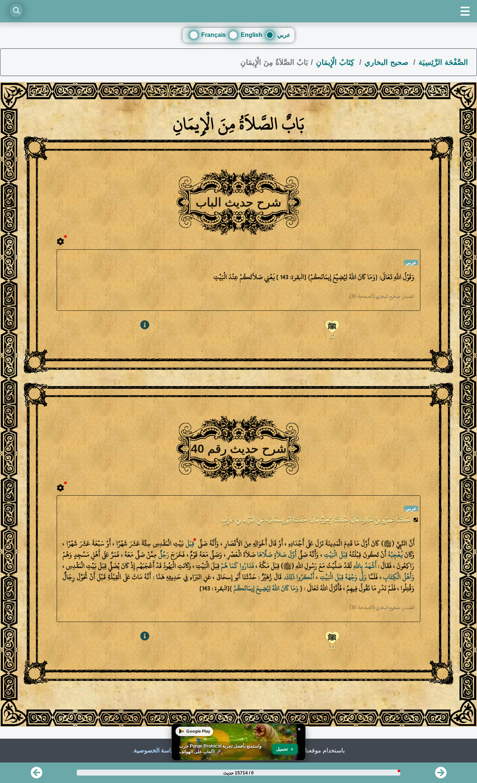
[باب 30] (441, 775)
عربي (284, 35)
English (251, 35)
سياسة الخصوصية (156, 750)
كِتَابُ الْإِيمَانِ (336, 62)
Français (213, 35)
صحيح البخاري (387, 62)
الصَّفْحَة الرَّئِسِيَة (443, 62)
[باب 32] (36, 775)
